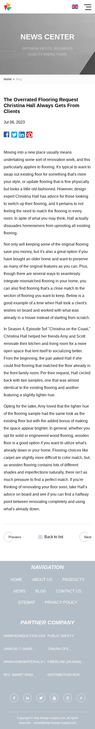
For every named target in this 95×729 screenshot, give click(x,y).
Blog (40, 591)
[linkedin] (27, 698)
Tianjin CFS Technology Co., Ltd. (68, 650)
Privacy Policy (61, 602)
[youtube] (54, 698)
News (20, 591)
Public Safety (61, 636)
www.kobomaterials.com (24, 662)
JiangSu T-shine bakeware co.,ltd (20, 650)
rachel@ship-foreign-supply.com (54, 723)
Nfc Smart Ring (18, 675)
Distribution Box (64, 675)
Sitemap (26, 602)
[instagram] (67, 698)
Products (73, 580)
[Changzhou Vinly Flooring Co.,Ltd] (8, 6)
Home (8, 79)
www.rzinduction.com (24, 636)
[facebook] (14, 698)
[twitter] (41, 698)
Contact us (68, 591)
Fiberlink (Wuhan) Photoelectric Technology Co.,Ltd (67, 663)
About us (42, 580)
